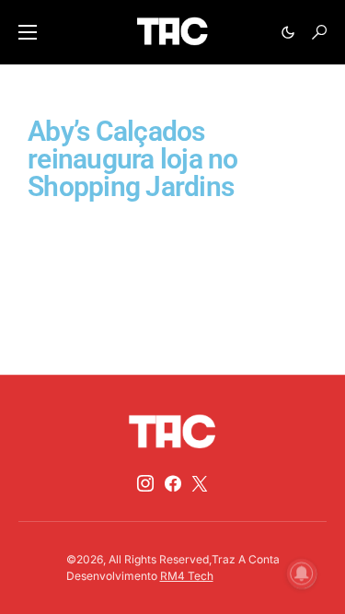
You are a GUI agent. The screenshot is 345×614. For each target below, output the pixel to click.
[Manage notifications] (301, 573)
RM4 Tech (186, 576)
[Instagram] (145, 483)
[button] (27, 32)
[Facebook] (173, 483)
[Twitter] (199, 483)
